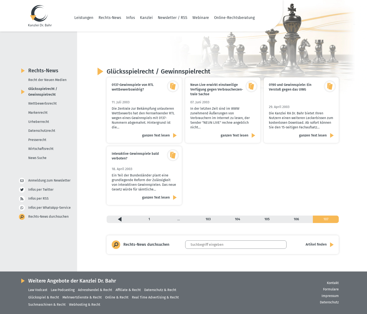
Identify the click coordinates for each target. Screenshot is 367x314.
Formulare (331, 289)
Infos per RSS (38, 198)
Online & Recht (116, 297)
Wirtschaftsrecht (41, 149)
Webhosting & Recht (84, 305)
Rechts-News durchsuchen (48, 217)
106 (296, 219)
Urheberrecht (38, 122)
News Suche (37, 158)
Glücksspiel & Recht (43, 297)
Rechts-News (110, 17)
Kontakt (333, 283)
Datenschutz (329, 302)
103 (208, 219)
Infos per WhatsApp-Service (49, 208)
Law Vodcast (37, 290)
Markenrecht (38, 113)
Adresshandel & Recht (95, 290)
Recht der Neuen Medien (47, 80)
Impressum (330, 296)
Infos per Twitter (41, 190)
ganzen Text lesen (156, 135)
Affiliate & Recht (128, 290)
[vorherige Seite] (120, 219)
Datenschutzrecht (41, 131)
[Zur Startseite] (40, 15)
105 (267, 219)
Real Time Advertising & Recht (155, 297)
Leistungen (83, 17)
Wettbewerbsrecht (42, 103)
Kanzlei (146, 17)
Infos (130, 17)
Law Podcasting (63, 290)
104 (237, 219)
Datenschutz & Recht (160, 290)
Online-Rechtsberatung (234, 17)
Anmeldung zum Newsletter (49, 180)
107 (325, 219)
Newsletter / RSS (172, 17)
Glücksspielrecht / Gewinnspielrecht (42, 92)
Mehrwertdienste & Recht (82, 297)
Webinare (200, 17)
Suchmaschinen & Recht (47, 305)
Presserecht (37, 140)
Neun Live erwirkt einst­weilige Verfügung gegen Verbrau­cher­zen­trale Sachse (216, 89)
